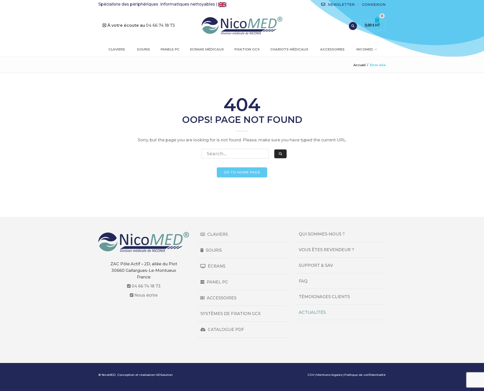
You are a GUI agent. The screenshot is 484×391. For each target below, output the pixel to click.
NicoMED (364, 49)
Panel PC (217, 282)
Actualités (312, 312)
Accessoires (332, 49)
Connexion (374, 4)
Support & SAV (316, 265)
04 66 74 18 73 (146, 286)
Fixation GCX (247, 49)
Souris (143, 49)
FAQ (303, 281)
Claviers (116, 49)
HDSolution (164, 375)
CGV (311, 375)
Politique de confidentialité (365, 375)
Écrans (216, 266)
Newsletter (341, 4)
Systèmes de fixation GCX (230, 313)
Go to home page (242, 172)
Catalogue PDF (225, 329)
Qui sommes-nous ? (322, 234)
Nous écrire (145, 295)
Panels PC (170, 49)
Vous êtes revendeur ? (326, 249)
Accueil (359, 65)
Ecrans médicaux (207, 49)
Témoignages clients (324, 296)
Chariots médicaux (289, 49)
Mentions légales (329, 375)
